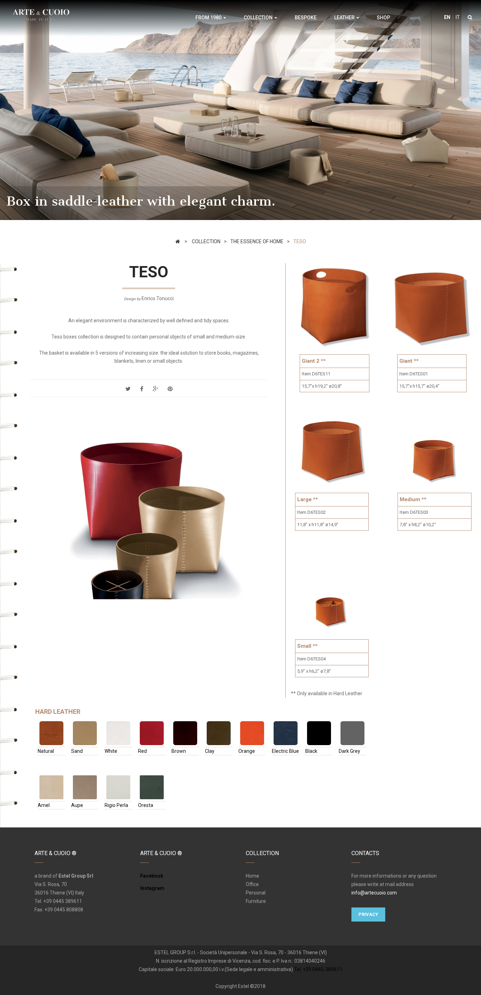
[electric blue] (285, 733)
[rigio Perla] (118, 787)
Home (252, 876)
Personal (256, 893)
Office (252, 884)
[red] (152, 733)
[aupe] (85, 787)
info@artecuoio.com (374, 893)
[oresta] (152, 787)
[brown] (185, 733)
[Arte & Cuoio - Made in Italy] (41, 14)
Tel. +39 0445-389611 (318, 969)
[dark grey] (352, 733)
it (457, 17)
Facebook (151, 876)
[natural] (51, 733)
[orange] (252, 733)
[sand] (85, 733)
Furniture (256, 901)
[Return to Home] (177, 241)
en (447, 17)
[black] (319, 733)
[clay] (219, 733)
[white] (118, 733)
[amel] (51, 787)
